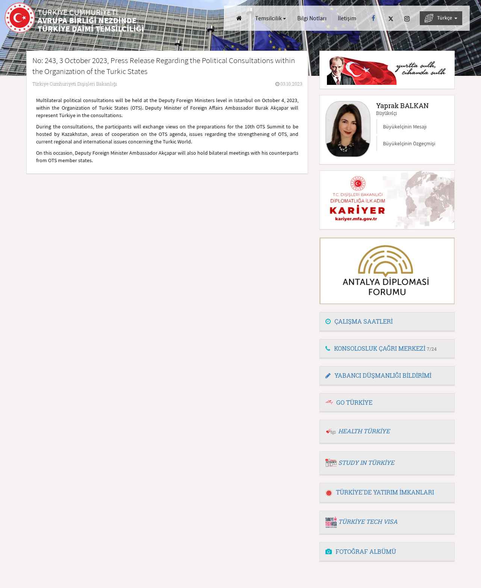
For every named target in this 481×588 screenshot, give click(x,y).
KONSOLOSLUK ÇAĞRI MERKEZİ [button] (385, 348)
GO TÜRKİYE (354, 402)
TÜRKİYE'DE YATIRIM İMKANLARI (385, 492)
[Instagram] (406, 18)
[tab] (387, 321)
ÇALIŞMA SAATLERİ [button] (363, 321)
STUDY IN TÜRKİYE (366, 462)
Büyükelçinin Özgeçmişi (409, 143)
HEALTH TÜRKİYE (364, 431)
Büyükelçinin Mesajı (405, 126)
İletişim (347, 18)
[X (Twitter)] (390, 18)
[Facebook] (373, 18)
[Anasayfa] (239, 18)
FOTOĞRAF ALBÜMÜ (366, 551)
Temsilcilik (269, 18)
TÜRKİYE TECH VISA (368, 521)
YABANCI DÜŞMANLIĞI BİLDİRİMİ (382, 375)
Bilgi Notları (312, 18)
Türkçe (445, 17)
